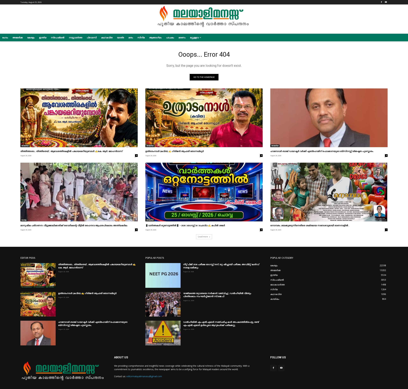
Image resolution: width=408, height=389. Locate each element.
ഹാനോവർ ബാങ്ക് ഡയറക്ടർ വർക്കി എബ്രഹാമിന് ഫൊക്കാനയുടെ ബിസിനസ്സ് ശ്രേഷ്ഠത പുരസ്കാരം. (322, 151)
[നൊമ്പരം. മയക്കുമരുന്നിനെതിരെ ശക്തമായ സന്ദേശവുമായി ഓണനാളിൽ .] (329, 192)
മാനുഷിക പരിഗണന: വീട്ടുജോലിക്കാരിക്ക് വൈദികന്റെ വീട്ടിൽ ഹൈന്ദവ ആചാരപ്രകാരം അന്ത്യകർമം (73, 225)
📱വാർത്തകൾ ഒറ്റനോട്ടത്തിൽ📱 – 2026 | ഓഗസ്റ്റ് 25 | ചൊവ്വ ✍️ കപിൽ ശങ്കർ (185, 225)
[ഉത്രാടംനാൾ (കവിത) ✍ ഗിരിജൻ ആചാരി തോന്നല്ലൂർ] (204, 117)
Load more (203, 236)
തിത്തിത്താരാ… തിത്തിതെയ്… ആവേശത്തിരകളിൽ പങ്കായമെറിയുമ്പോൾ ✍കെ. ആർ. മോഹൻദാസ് (71, 151)
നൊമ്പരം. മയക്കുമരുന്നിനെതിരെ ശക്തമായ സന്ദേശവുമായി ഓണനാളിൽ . (309, 225)
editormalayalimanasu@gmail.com (144, 376)
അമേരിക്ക (25, 146)
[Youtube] (386, 2)
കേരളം (24, 220)
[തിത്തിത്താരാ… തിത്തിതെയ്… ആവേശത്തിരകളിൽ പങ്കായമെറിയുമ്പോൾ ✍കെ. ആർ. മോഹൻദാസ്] (79, 117)
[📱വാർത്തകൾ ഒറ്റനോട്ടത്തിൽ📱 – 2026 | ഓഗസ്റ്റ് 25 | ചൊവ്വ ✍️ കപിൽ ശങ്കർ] (204, 192)
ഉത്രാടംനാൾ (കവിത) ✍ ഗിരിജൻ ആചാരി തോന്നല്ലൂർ (174, 151)
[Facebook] (381, 2)
